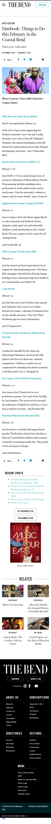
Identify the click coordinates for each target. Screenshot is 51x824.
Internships (10, 718)
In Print (13, 632)
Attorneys (10, 744)
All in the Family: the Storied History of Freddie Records (38, 608)
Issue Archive (23, 787)
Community (34, 747)
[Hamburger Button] (3, 4)
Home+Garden (35, 758)
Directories (22, 790)
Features (12, 600)
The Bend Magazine (15, 806)
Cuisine (32, 751)
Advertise (9, 708)
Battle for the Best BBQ (27, 780)
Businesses (10, 747)
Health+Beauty (35, 754)
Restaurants (10, 751)
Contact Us (10, 711)
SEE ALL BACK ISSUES (25, 566)
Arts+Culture (8, 23)
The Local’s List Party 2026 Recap (27, 499)
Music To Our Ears (19, 502)
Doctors (9, 740)
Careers (9, 715)
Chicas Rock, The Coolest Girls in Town (12, 640)
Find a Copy (22, 783)
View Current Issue (25, 518)
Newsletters (36, 678)
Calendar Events (24, 794)
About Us (9, 704)
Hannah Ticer (9, 52)
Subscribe (42, 4)
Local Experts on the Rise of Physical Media (38, 640)
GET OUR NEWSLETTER (25, 511)
